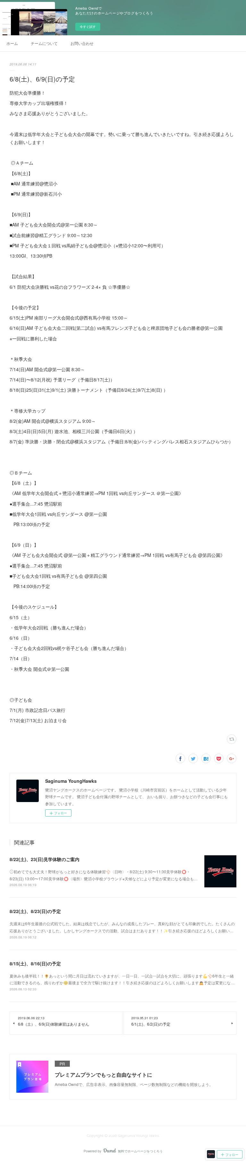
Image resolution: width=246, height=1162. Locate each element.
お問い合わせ (82, 43)
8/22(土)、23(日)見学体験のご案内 (44, 859)
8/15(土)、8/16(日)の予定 (35, 963)
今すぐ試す (88, 26)
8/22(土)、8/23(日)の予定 (35, 911)
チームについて (44, 43)
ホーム (12, 43)
